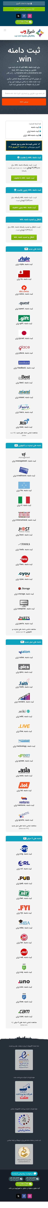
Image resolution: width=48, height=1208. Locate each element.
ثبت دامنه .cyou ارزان (24, 579)
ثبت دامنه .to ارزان (24, 279)
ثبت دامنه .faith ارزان (24, 687)
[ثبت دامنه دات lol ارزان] (24, 783)
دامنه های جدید (35, 249)
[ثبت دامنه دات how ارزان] (24, 994)
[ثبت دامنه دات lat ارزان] (24, 935)
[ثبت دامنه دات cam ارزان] (24, 1009)
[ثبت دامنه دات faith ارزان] (24, 679)
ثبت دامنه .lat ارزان (24, 942)
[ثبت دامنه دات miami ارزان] (24, 390)
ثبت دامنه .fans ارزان (24, 564)
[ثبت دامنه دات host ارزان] (24, 527)
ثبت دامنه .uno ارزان (24, 987)
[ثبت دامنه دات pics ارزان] (24, 664)
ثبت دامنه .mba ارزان (24, 927)
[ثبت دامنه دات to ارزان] (24, 271)
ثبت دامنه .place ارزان (24, 353)
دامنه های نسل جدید (33, 642)
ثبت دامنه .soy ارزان (24, 972)
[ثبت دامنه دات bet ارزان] (24, 891)
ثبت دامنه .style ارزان (24, 264)
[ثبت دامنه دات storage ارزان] (24, 586)
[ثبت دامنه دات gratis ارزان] (24, 812)
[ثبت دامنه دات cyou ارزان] (24, 571)
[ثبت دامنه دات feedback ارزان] (24, 360)
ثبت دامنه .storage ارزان (24, 594)
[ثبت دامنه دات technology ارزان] (24, 738)
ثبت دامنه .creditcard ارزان (24, 475)
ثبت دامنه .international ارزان (24, 520)
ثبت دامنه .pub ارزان (24, 883)
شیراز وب (17, 1188)
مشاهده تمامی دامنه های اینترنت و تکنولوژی (24, 630)
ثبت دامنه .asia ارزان (24, 775)
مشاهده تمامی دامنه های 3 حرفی (24, 1023)
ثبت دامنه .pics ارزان (24, 672)
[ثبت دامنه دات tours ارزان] (24, 404)
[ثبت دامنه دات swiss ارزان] (24, 286)
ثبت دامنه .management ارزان (24, 461)
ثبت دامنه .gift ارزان (24, 323)
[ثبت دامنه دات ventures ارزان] (24, 797)
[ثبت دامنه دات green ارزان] (24, 753)
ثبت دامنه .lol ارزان (24, 790)
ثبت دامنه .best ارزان (24, 382)
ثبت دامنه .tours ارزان (24, 412)
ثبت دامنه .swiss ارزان (24, 294)
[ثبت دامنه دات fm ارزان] (24, 483)
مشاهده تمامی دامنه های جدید (24, 434)
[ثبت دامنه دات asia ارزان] (24, 768)
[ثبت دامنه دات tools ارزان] (24, 542)
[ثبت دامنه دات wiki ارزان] (24, 709)
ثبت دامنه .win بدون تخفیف (24, 207)
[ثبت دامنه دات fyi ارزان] (24, 905)
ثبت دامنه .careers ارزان (24, 701)
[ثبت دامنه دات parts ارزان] (24, 616)
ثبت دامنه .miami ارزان (24, 397)
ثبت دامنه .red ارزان (24, 957)
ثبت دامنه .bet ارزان (24, 898)
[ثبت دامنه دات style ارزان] (24, 257)
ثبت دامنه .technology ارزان (24, 746)
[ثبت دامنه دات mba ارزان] (24, 920)
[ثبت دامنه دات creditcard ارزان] (24, 468)
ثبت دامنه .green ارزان (24, 761)
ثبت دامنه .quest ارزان (24, 308)
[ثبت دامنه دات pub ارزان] (24, 876)
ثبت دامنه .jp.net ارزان (24, 338)
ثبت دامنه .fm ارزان (24, 490)
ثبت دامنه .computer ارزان (24, 608)
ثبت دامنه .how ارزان (24, 1001)
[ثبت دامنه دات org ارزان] (24, 846)
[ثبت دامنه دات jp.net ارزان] (24, 331)
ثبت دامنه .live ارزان (24, 731)
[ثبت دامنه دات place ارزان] (24, 345)
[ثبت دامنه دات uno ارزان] (24, 979)
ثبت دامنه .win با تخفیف (24, 178)
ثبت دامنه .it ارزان (24, 505)
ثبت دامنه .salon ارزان (24, 657)
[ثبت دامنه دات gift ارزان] (24, 316)
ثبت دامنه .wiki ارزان (24, 716)
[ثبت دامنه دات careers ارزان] (24, 694)
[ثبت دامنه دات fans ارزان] (24, 557)
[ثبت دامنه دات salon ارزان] (24, 650)
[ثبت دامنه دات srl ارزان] (24, 861)
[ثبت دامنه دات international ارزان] (24, 512)
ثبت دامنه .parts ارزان (24, 623)
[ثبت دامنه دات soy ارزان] (24, 964)
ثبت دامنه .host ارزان (24, 534)
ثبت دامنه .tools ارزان (24, 549)
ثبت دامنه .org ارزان (24, 854)
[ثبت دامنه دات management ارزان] (24, 453)
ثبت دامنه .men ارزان (24, 427)
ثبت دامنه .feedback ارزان (24, 368)
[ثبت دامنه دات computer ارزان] (24, 601)
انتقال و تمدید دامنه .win (24, 237)
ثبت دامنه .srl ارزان (24, 868)
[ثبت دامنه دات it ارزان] (24, 498)
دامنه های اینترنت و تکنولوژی (29, 445)
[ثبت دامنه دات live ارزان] (24, 724)
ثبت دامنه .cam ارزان (24, 1016)
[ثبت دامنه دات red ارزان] (24, 950)
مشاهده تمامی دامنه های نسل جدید (24, 827)
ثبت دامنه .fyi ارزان (24, 913)
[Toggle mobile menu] (5, 30)
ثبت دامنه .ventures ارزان (24, 805)
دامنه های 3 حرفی (34, 838)
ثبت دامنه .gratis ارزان (24, 820)
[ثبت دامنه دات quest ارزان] (24, 301)
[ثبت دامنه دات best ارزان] (24, 375)
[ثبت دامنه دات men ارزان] (24, 419)
